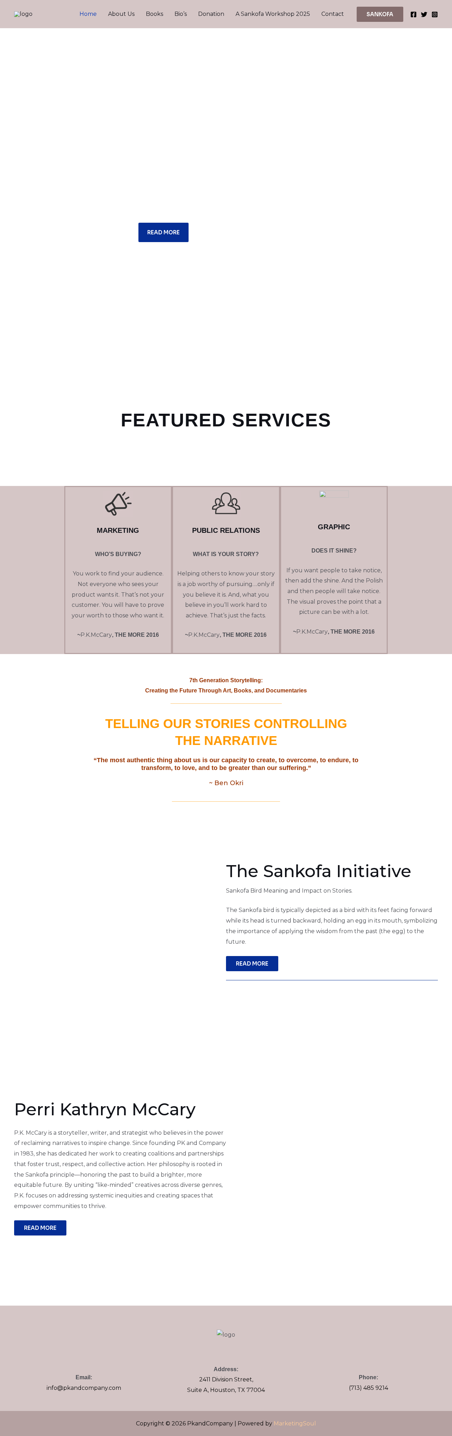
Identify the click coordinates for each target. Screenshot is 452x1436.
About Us (121, 14)
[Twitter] (424, 14)
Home (88, 14)
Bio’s (180, 14)
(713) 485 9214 (368, 1388)
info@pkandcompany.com (84, 1388)
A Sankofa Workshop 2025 (273, 14)
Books (154, 14)
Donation (211, 14)
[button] (380, 14)
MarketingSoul (295, 1423)
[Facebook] (413, 14)
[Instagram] (435, 14)
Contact (332, 14)
